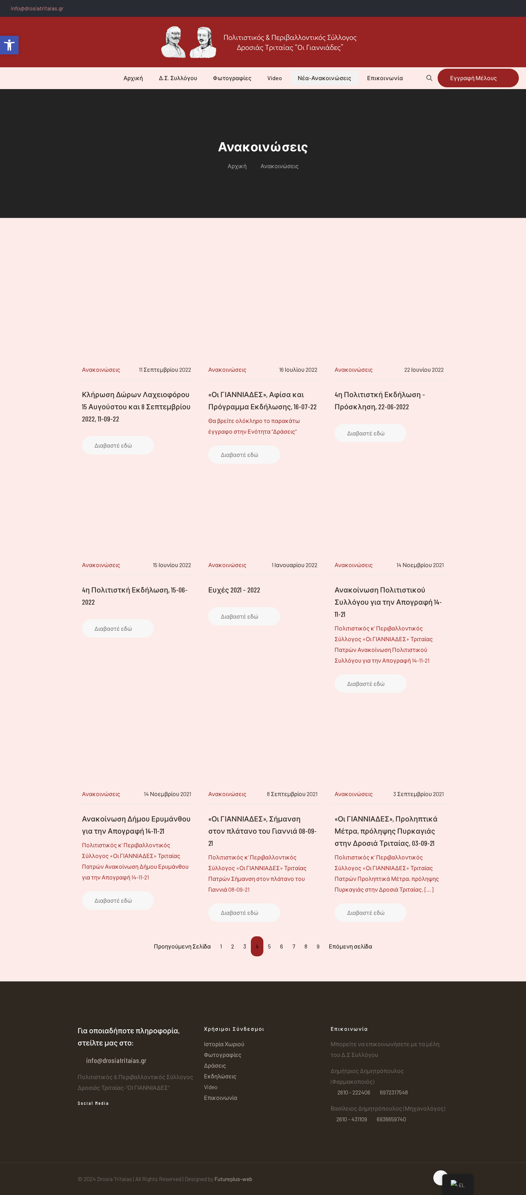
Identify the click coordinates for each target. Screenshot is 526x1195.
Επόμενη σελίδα (350, 946)
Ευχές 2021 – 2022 (234, 589)
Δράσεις (215, 1065)
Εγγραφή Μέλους (473, 77)
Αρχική (237, 165)
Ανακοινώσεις (279, 165)
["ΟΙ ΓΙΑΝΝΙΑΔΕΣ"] (263, 42)
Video (211, 1086)
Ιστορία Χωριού (224, 1043)
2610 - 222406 (353, 1092)
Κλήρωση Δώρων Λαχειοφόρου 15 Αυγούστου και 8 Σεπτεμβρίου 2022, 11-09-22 (136, 406)
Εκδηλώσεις (220, 1076)
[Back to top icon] (440, 1177)
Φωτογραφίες (223, 1054)
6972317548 (393, 1092)
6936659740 (391, 1119)
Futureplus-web (233, 1178)
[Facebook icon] (517, 8)
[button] (9, 45)
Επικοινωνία (220, 1097)
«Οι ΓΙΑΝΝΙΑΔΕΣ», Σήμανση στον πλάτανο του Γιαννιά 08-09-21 (262, 830)
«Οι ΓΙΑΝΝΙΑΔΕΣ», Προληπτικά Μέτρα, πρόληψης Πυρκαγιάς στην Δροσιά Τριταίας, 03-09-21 (386, 830)
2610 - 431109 (351, 1119)
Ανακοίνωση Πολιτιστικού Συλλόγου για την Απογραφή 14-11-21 (388, 601)
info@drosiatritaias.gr (37, 8)
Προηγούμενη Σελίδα (182, 946)
